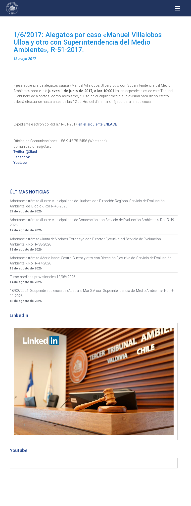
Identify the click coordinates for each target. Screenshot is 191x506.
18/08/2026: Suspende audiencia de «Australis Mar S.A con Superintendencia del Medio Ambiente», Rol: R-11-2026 (92, 293)
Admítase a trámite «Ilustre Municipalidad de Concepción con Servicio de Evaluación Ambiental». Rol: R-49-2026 (92, 222)
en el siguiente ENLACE (97, 124)
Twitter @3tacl (25, 152)
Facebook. (22, 157)
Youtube (20, 163)
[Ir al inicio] (12, 8)
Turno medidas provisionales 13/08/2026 (42, 277)
